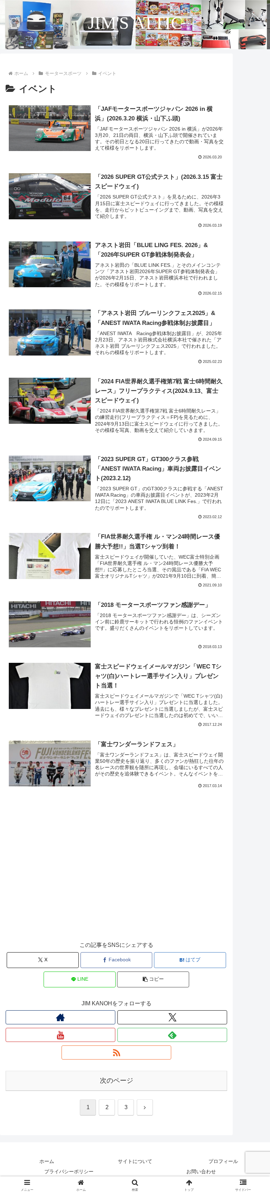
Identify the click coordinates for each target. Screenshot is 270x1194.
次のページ (116, 1080)
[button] (153, 979)
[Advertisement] (116, 878)
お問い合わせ (201, 1171)
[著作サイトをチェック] (60, 1017)
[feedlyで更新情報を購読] (172, 1035)
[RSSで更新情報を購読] (116, 1052)
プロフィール (223, 1161)
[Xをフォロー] (172, 1017)
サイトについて (135, 1161)
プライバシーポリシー (69, 1171)
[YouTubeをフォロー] (60, 1035)
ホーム (46, 1161)
